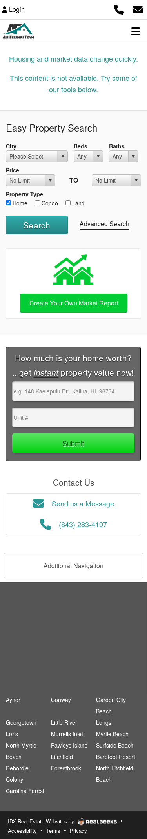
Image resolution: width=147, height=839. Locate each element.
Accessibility (22, 830)
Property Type (24, 194)
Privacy (78, 830)
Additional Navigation (73, 565)
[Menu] (135, 31)
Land (78, 203)
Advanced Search (104, 223)
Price (12, 170)
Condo (49, 203)
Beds (80, 146)
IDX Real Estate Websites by (42, 821)
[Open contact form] (138, 8)
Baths (117, 146)
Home (19, 203)
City (11, 146)
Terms (53, 830)
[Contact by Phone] (119, 8)
